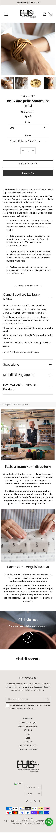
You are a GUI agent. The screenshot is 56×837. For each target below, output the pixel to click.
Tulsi (31, 819)
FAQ (28, 734)
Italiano (31, 787)
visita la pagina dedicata (27, 352)
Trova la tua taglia (28, 722)
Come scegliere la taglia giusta (21, 297)
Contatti (28, 730)
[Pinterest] (35, 801)
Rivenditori (28, 741)
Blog (28, 738)
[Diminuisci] (22, 150)
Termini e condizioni (28, 749)
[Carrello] (50, 14)
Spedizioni (28, 718)
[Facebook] (31, 801)
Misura (28, 135)
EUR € (29, 794)
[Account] (44, 14)
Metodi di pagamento (18, 375)
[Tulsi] (28, 14)
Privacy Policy (26, 824)
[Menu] (6, 14)
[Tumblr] (39, 801)
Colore (28, 122)
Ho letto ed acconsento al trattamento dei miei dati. (29, 706)
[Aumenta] (33, 150)
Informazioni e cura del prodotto (20, 387)
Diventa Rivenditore (28, 745)
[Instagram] (27, 801)
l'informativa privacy (26, 705)
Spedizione (11, 364)
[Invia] (47, 699)
